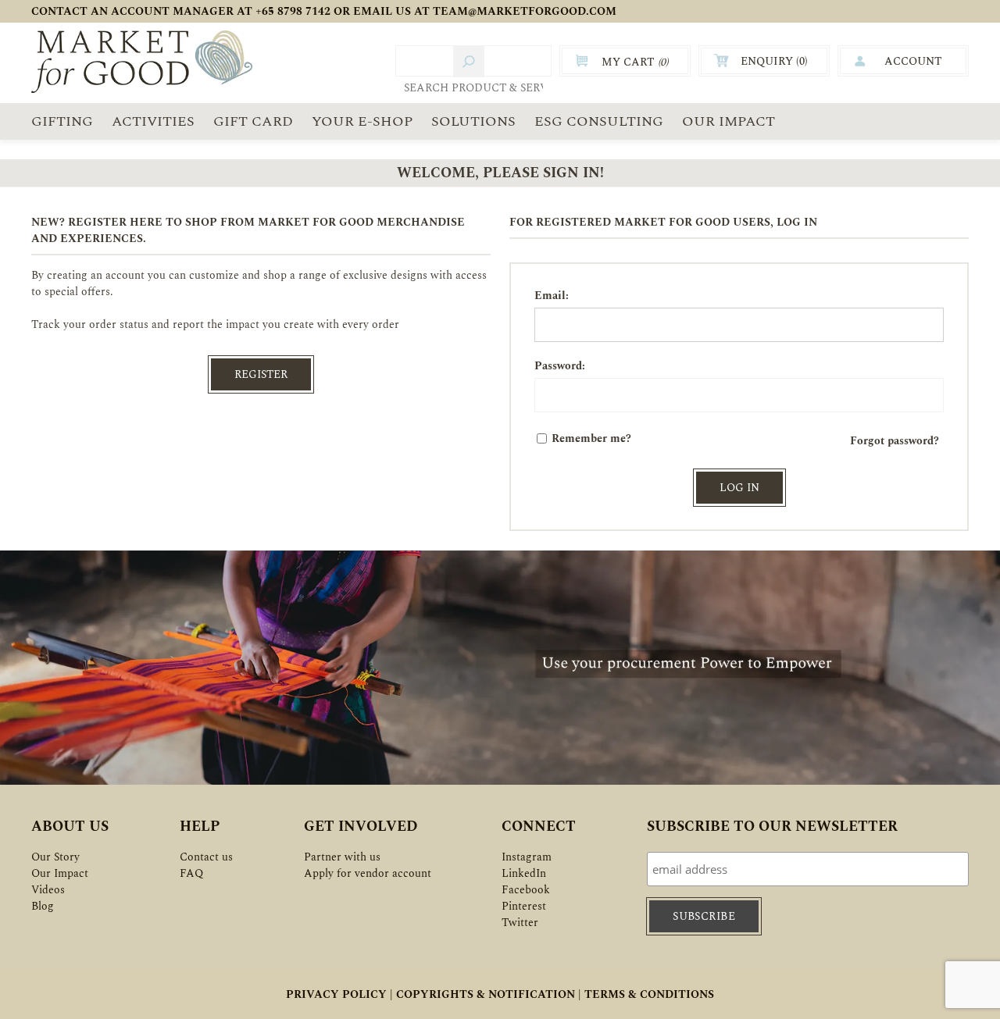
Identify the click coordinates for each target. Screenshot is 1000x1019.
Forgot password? (894, 441)
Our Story (55, 857)
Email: (551, 295)
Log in (739, 487)
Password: (559, 366)
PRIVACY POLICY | (339, 994)
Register (261, 374)
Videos (48, 889)
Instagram (527, 857)
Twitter (520, 922)
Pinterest (524, 906)
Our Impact (59, 873)
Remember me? (591, 438)
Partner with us (342, 857)
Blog (42, 906)
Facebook (526, 889)
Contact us (206, 857)
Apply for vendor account (367, 873)
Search (468, 61)
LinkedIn (524, 873)
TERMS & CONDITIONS (649, 994)
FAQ (191, 873)
